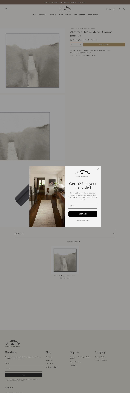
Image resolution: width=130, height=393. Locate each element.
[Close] (98, 168)
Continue (83, 214)
